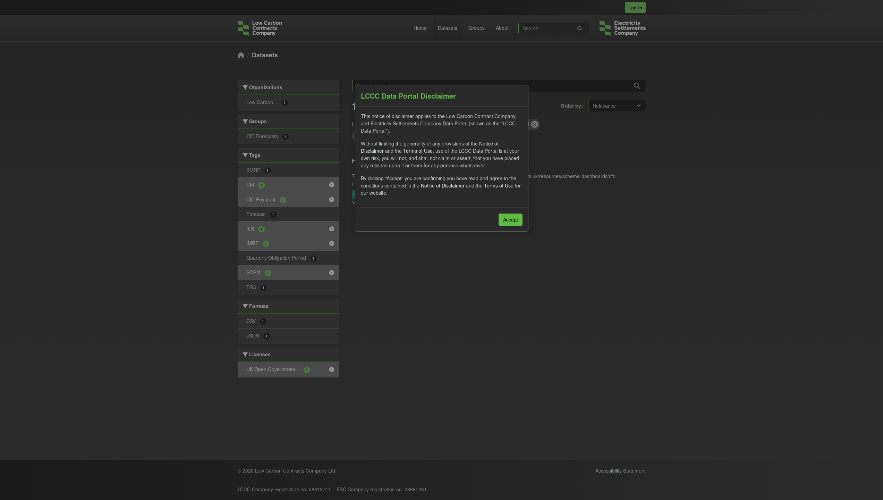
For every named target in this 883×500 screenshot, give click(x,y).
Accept (510, 219)
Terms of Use (418, 150)
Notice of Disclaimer (443, 185)
